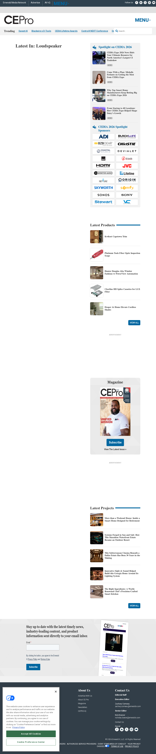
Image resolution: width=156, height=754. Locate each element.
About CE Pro (83, 700)
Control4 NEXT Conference (94, 31)
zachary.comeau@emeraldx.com (128, 706)
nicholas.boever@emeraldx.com (127, 718)
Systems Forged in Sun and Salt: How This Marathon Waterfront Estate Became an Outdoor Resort (122, 537)
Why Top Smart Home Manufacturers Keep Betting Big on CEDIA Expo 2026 (122, 92)
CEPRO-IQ (82, 711)
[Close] (55, 691)
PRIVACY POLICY (132, 746)
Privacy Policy (18, 727)
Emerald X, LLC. (118, 739)
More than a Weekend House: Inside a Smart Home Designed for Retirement (122, 519)
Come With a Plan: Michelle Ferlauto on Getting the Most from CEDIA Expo (120, 74)
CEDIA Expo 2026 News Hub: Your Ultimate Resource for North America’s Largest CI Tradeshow (121, 56)
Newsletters (82, 707)
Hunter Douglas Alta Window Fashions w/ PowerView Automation (121, 272)
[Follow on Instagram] (149, 2)
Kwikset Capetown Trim (116, 236)
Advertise (35, 3)
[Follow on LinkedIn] (140, 2)
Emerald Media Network (14, 3)
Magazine (82, 704)
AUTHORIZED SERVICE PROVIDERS (81, 744)
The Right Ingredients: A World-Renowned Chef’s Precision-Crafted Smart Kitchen (121, 591)
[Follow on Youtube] (153, 2)
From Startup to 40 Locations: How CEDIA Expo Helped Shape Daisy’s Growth (122, 110)
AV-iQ (47, 3)
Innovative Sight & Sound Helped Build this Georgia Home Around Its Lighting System (121, 573)
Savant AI (23, 31)
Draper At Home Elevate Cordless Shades (120, 308)
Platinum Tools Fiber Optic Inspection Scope (122, 254)
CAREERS (61, 744)
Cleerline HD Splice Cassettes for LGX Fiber (122, 290)
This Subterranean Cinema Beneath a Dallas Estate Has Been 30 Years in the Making (122, 555)
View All (134, 322)
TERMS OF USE (117, 746)
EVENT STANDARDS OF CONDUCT (112, 744)
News (110, 65)
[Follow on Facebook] (136, 2)
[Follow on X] (145, 2)
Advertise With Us (85, 696)
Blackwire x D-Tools (41, 31)
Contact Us (119, 722)
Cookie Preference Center (31, 742)
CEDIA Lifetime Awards (66, 31)
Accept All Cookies (31, 734)
